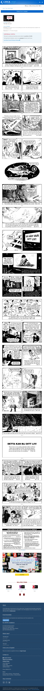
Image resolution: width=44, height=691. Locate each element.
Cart (31, 5)
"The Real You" (6, 636)
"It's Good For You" (6, 640)
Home (4, 8)
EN (40, 5)
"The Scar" (5, 643)
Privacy (29, 689)
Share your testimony (8, 659)
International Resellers (35, 689)
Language (5, 22)
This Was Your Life (9, 589)
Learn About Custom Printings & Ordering (11, 40)
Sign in (27, 5)
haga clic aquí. (23, 650)
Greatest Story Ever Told (22, 589)
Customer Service (7, 657)
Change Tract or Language (22, 11)
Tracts (6, 8)
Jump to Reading (6, 26)
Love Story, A (35, 589)
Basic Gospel (10, 8)
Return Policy (6, 661)
